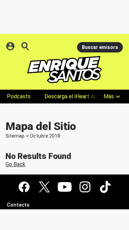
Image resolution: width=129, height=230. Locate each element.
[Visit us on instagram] (85, 187)
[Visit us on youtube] (64, 187)
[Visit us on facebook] (24, 187)
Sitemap (15, 136)
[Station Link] (64, 69)
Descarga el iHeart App (72, 96)
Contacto (18, 205)
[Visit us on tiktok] (105, 187)
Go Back (15, 164)
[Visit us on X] (44, 187)
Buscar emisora (100, 47)
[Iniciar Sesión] (11, 46)
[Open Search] (25, 46)
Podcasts (19, 96)
